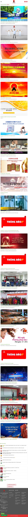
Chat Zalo (2, 513)
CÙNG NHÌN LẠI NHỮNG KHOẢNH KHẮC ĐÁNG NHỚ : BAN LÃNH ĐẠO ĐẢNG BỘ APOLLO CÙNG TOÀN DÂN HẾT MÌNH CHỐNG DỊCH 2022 (15, 453)
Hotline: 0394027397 (4, 515)
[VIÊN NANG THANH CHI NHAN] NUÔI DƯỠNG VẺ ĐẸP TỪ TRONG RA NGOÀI (12, 462)
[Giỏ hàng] (26, 1)
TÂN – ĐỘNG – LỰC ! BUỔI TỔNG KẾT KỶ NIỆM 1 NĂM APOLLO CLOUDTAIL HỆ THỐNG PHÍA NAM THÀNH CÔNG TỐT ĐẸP (14, 450)
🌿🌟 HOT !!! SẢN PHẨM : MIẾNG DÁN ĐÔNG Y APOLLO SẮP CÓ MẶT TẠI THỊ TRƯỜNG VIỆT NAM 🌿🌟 (14, 445)
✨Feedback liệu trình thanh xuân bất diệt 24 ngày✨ (9, 457)
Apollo (25, 497)
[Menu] (1, 2)
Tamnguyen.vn (16, 515)
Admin (8, 4)
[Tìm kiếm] (25, 1)
